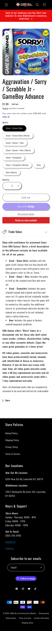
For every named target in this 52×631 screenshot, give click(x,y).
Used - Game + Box (16, 143)
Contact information (41, 618)
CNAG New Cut (15, 613)
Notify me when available (26, 220)
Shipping (5, 108)
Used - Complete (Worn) (19, 165)
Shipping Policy (12, 440)
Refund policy (11, 618)
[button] (6, 4)
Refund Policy (11, 433)
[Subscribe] (40, 567)
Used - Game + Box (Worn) (20, 150)
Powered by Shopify (28, 613)
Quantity (5, 179)
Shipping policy (27, 622)
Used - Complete (15, 158)
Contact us (10, 542)
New (40, 165)
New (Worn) (13, 173)
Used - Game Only (16, 128)
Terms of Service (12, 454)
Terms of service (25, 618)
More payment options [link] (26, 214)
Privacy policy (44, 613)
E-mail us (9, 548)
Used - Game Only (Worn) (19, 136)
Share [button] (7, 400)
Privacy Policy (11, 447)
